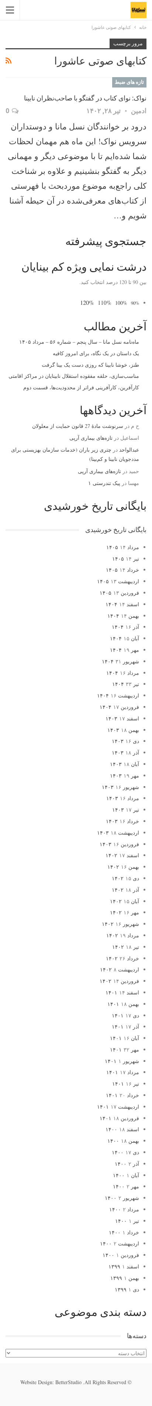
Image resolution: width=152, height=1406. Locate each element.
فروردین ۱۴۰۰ (121, 1254)
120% (87, 302)
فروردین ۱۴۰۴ (119, 706)
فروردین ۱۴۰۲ (119, 980)
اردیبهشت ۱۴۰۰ (119, 1243)
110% (104, 302)
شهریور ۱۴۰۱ (122, 1061)
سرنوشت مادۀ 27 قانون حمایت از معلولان (77, 425)
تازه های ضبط (129, 82)
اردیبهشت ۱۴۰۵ (118, 581)
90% (135, 303)
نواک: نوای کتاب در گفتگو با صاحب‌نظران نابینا (85, 98)
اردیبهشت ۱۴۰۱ (118, 1106)
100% (121, 302)
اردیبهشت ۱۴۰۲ (119, 969)
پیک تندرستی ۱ (104, 482)
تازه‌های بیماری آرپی (91, 437)
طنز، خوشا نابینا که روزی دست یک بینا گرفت (90, 364)
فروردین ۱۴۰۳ (119, 844)
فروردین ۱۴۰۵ (119, 592)
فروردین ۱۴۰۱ (119, 1118)
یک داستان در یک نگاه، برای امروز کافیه (96, 353)
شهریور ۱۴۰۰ (122, 1197)
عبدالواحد (129, 449)
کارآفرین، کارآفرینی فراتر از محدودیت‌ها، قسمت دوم (81, 387)
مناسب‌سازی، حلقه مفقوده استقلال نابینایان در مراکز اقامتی (73, 375)
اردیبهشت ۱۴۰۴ (118, 695)
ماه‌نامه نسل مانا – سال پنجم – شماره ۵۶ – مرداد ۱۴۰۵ (79, 341)
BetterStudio (68, 1382)
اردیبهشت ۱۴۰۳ (118, 832)
